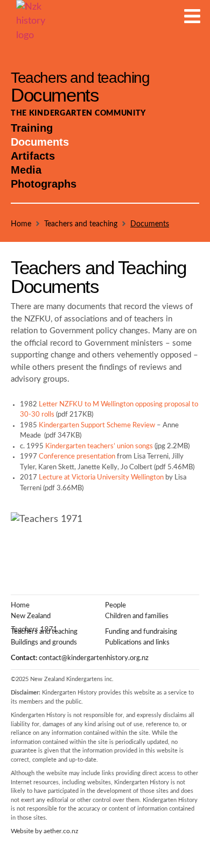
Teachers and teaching (80, 224)
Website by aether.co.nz (44, 831)
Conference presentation (77, 456)
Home (21, 224)
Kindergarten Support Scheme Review (97, 425)
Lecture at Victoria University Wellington (101, 477)
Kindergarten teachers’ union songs (99, 446)
